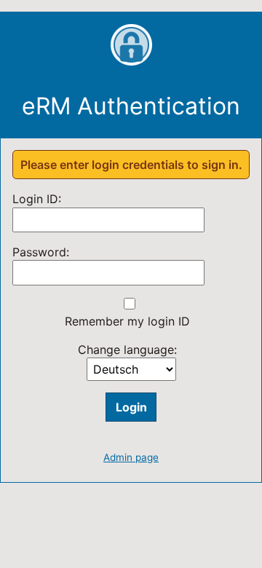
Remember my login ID (127, 321)
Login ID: (36, 199)
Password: (40, 252)
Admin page (131, 457)
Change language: (127, 349)
